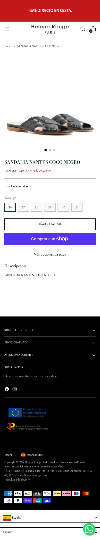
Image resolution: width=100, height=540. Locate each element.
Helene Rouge (33, 462)
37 (23, 207)
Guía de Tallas (19, 186)
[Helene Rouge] (50, 29)
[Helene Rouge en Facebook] (7, 390)
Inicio (7, 46)
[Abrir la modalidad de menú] (7, 29)
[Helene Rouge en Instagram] (15, 390)
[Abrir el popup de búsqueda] (83, 29)
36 (10, 207)
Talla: (10, 198)
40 (63, 207)
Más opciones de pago (50, 254)
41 (76, 207)
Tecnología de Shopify (17, 479)
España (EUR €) (35, 454)
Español (8, 454)
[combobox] (50, 518)
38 (36, 207)
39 (49, 207)
